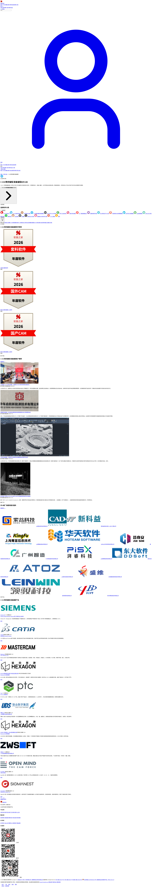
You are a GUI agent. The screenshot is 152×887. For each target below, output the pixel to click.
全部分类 (3, 210)
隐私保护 (50, 882)
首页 (1, 174)
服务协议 (54, 882)
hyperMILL (2, 771)
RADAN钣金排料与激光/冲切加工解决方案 (9, 673)
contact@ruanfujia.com (44, 882)
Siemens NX (2, 614)
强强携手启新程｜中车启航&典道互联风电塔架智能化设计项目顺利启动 (15, 412)
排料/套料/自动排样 (40, 222)
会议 (12, 7)
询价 (1, 621)
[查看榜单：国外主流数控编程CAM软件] (18, 308)
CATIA (1, 634)
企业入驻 (6, 823)
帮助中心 (10, 823)
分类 (17, 4)
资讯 (17, 170)
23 (3, 797)
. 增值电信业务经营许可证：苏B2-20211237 (105, 879)
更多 (1, 6)
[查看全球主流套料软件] (0, 270)
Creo (1, 693)
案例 (15, 4)
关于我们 (2, 823)
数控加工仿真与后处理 (25, 222)
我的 (5, 169)
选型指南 (6, 817)
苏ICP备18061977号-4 (69, 879)
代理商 (6, 4)
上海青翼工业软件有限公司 (6, 714)
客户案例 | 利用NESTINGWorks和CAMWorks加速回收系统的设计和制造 (15, 496)
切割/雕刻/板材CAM (16, 222)
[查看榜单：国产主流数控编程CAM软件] (18, 350)
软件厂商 (10, 812)
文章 (8, 7)
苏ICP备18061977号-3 (60, 879)
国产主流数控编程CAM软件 (6, 351)
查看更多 (2, 361)
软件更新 (4, 7)
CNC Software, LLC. (4, 655)
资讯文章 (14, 817)
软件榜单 (2, 817)
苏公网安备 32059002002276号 (90, 879)
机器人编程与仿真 (48, 222)
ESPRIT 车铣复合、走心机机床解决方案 (8, 732)
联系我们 (14, 823)
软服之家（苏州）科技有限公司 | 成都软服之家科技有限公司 (30, 879)
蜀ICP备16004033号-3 (78, 879)
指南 (13, 4)
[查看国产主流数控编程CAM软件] (0, 354)
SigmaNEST (2, 790)
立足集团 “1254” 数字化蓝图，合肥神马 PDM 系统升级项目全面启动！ (15, 384)
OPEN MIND (3, 772)
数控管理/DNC (33, 222)
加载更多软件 (3, 799)
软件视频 (18, 817)
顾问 (9, 4)
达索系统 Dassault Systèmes (5, 636)
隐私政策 (18, 823)
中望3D (2, 752)
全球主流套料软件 (4, 267)
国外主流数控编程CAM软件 (6, 309)
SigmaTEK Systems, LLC (5, 792)
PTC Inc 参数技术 (4, 694)
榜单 (11, 4)
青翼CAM (2, 712)
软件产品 (6, 812)
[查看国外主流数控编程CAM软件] (0, 312)
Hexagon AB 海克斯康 (5, 674)
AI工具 (18, 812)
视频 (10, 7)
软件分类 (5, 174)
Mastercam (2, 654)
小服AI (3, 9)
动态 (1, 7)
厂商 (4, 4)
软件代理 (14, 812)
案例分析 (10, 817)
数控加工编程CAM (8, 222)
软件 (1, 4)
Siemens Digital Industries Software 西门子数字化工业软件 (12, 616)
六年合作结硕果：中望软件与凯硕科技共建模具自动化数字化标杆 (14, 457)
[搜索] (0, 172)
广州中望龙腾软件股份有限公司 (7, 753)
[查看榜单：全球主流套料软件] (18, 266)
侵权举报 (59, 882)
